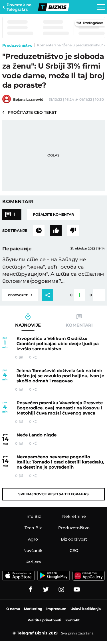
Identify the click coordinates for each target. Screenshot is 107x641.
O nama (13, 609)
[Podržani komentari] (56, 230)
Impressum (56, 609)
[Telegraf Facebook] (30, 589)
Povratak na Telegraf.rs (19, 7)
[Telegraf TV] (76, 589)
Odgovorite (20, 294)
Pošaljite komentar (53, 214)
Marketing (33, 609)
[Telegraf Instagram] (61, 589)
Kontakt (72, 620)
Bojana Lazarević (28, 99)
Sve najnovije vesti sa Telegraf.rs (53, 494)
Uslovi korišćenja (85, 609)
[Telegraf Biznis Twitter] (46, 589)
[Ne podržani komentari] (73, 230)
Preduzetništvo (17, 45)
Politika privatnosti (44, 620)
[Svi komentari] (39, 230)
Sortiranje (14, 230)
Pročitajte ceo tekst (29, 112)
